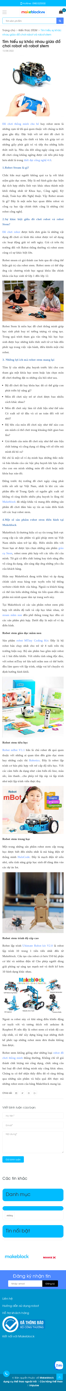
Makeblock (9, 501)
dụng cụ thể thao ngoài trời (20, 1381)
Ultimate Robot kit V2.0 (37, 945)
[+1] (35, 1092)
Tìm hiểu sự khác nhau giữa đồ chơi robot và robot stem (31, 43)
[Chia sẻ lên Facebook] (16, 1092)
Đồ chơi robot (11, 232)
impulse (34, 1385)
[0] (61, 12)
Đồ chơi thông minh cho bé (20, 123)
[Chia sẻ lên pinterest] (28, 1092)
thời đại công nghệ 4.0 (37, 160)
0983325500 (39, 3)
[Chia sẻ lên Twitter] (22, 1092)
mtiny (10, 1215)
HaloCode (24, 857)
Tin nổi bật (18, 1230)
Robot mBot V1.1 (13, 750)
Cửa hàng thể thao (51, 1381)
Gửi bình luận (13, 1159)
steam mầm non (12, 615)
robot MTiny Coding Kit (32, 640)
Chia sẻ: (7, 1092)
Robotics (34, 760)
